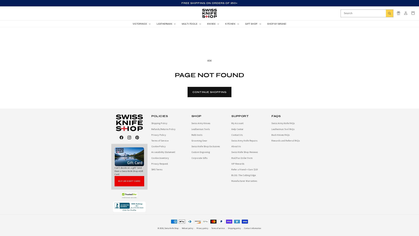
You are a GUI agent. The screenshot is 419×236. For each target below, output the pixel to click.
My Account (237, 123)
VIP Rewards (237, 163)
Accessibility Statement (163, 152)
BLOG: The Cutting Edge (243, 175)
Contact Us (237, 134)
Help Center (237, 129)
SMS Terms (156, 169)
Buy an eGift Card (129, 181)
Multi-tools (196, 134)
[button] (413, 13)
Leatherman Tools (200, 129)
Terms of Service (160, 140)
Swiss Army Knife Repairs (244, 140)
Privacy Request (159, 163)
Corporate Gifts (199, 158)
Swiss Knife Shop (171, 228)
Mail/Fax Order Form (242, 158)
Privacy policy (202, 228)
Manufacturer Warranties (244, 180)
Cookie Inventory (160, 158)
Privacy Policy (158, 134)
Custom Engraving (200, 152)
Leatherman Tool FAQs (283, 129)
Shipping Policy (159, 123)
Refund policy (187, 228)
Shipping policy (234, 228)
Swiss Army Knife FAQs (283, 123)
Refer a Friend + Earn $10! (244, 169)
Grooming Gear (199, 140)
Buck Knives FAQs (281, 134)
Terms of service (218, 228)
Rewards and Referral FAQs (286, 140)
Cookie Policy (158, 146)
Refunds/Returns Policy (163, 129)
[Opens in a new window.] (129, 195)
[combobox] (367, 13)
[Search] (389, 13)
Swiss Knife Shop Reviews (244, 152)
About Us (236, 146)
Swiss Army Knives (200, 123)
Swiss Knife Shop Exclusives (205, 146)
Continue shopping (209, 92)
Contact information (252, 228)
